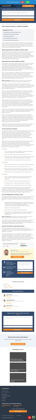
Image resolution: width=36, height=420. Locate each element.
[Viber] (23, 245)
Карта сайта (19, 415)
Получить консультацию (18, 344)
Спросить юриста (17, 257)
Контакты (3, 398)
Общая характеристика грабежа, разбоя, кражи (12, 32)
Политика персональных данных (8, 417)
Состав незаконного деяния (9, 36)
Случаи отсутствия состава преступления (11, 40)
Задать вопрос (28, 6)
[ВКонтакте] (21, 245)
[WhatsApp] (25, 245)
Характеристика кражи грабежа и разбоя (11, 34)
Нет (22, 2)
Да (27, 2)
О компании (4, 397)
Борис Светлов (14, 250)
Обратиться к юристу (25, 272)
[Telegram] (26, 245)
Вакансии (3, 400)
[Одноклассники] (22, 245)
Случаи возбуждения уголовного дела (10, 38)
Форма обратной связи (6, 395)
